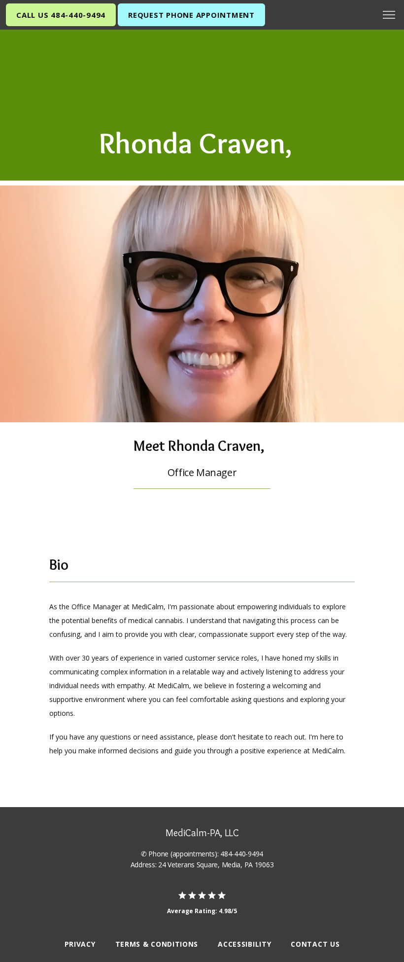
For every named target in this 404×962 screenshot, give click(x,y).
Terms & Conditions (157, 944)
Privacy (80, 944)
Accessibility (244, 944)
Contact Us (315, 944)
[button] (389, 16)
